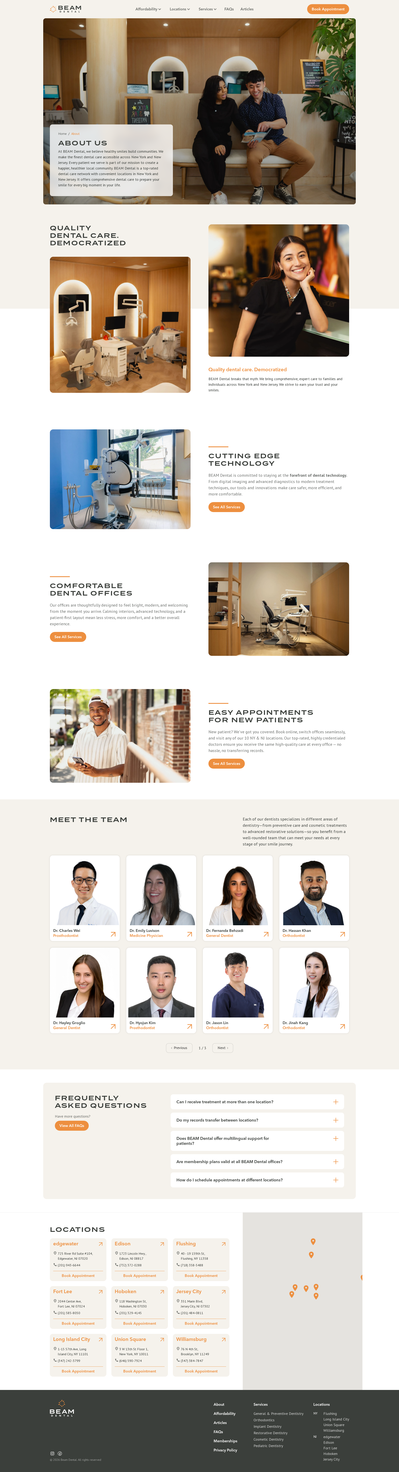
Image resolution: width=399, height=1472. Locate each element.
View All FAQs (71, 1125)
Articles (247, 9)
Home (62, 133)
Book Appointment (328, 9)
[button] (148, 9)
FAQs (229, 9)
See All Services (226, 507)
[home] (65, 9)
